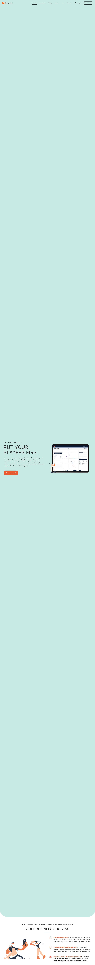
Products (34, 3)
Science (57, 3)
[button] (75, 3)
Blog (63, 3)
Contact (69, 3)
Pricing (50, 3)
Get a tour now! (88, 3)
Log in (79, 3)
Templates (42, 3)
